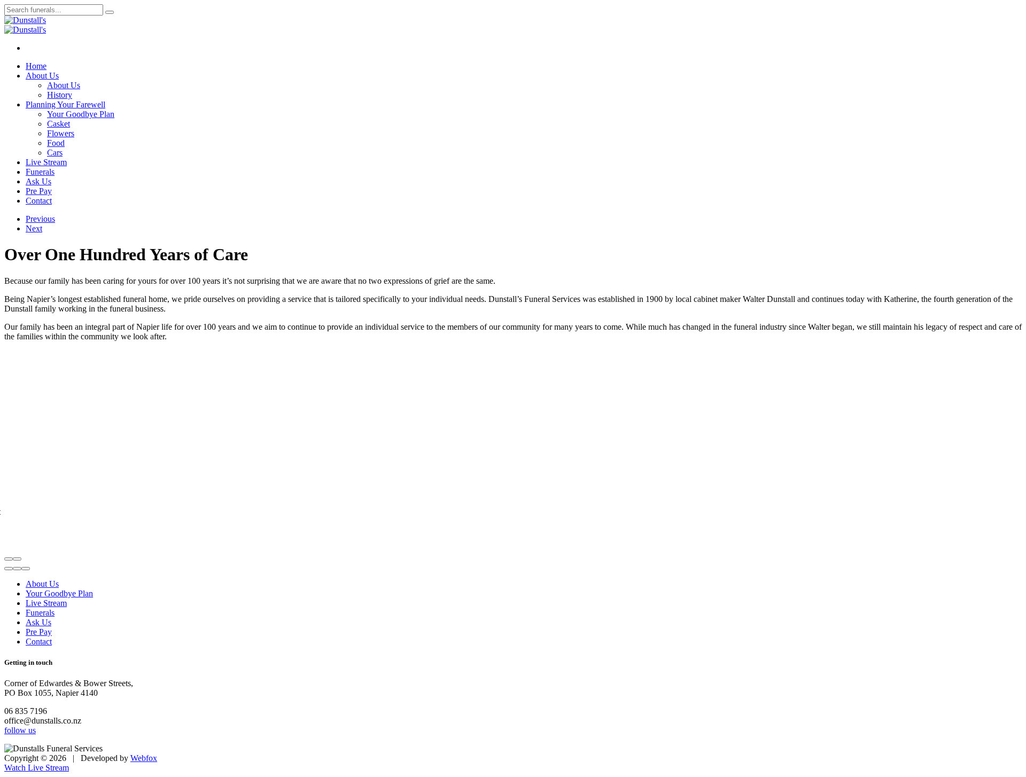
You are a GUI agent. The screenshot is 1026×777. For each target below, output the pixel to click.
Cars (55, 152)
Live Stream (46, 162)
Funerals (40, 171)
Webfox (143, 758)
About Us (42, 75)
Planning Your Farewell (65, 104)
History (59, 94)
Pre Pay (39, 191)
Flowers (60, 133)
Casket (58, 123)
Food (56, 142)
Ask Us (38, 181)
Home (36, 66)
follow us (20, 730)
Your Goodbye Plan (80, 114)
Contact (39, 200)
